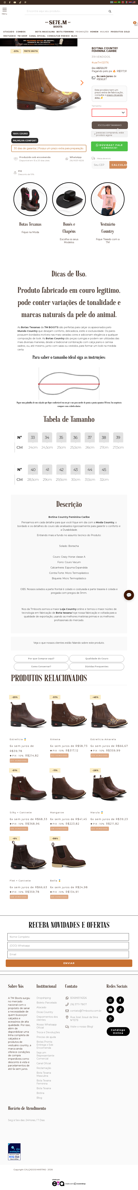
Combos (21, 32)
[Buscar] (110, 11)
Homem (94, 32)
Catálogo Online (118, 1031)
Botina (40, 1093)
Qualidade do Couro (96, 658)
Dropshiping (44, 997)
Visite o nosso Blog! (81, 1026)
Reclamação (44, 1068)
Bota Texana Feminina (44, 1082)
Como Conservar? (41, 666)
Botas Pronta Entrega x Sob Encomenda (45, 1044)
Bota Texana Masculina (44, 1074)
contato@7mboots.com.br (85, 1010)
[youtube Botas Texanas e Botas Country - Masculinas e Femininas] (15, 2)
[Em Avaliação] (14, 1152)
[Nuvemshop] (75, 1184)
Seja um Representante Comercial (45, 1055)
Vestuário (9, 36)
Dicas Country (45, 1012)
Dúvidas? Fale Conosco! (110, 146)
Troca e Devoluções (48, 1032)
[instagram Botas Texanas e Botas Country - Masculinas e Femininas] (5, 2)
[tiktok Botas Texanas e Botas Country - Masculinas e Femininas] (20, 2)
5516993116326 (78, 997)
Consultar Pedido (58, 36)
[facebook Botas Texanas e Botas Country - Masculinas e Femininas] (10, 2)
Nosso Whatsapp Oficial (47, 1026)
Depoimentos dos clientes (47, 1018)
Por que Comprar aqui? (41, 658)
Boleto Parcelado (47, 1002)
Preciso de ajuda (46, 1037)
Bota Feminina (65, 32)
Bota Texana (44, 1088)
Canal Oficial (37, 36)
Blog (74, 36)
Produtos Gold (120, 32)
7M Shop (22, 36)
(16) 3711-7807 (78, 1004)
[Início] (58, 26)
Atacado (8, 32)
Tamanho (96, 106)
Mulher (104, 32)
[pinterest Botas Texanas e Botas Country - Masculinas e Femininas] (25, 2)
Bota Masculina (45, 32)
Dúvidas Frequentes (96, 666)
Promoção (82, 32)
